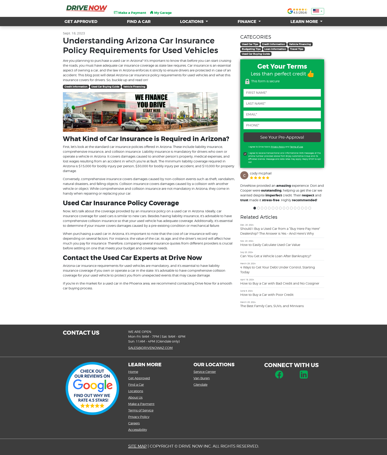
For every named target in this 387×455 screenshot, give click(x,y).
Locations (135, 391)
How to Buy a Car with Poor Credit (266, 295)
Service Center (205, 372)
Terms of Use (296, 146)
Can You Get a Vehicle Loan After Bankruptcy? (275, 256)
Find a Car (136, 385)
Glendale (200, 385)
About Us (135, 397)
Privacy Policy (278, 146)
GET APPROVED (80, 21)
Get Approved (139, 378)
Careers (134, 423)
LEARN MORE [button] (304, 21)
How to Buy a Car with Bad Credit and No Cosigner (279, 283)
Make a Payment (141, 404)
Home (133, 372)
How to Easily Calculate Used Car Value (270, 245)
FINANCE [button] (247, 21)
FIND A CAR (139, 21)
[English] (317, 11)
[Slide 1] (254, 208)
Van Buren (202, 378)
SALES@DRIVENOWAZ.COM (150, 348)
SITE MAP (137, 446)
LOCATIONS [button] (192, 21)
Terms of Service (140, 410)
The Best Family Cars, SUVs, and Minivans (272, 306)
